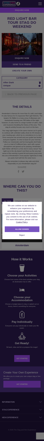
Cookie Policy (22, 222)
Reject (22, 235)
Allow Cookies (22, 229)
